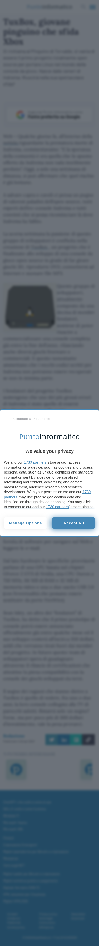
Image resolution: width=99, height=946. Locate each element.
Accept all (73, 523)
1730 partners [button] (35, 462)
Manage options (25, 523)
